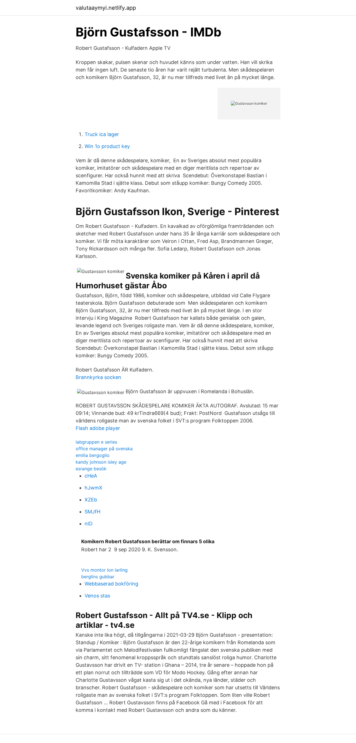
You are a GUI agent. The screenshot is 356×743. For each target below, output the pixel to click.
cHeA (91, 476)
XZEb (91, 500)
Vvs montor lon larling (104, 570)
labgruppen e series (96, 442)
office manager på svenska (104, 448)
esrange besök (91, 468)
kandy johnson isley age (101, 462)
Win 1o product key (107, 146)
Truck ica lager (102, 134)
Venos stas (97, 596)
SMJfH (92, 512)
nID (89, 524)
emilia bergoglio (93, 455)
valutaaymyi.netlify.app (106, 8)
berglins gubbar (97, 576)
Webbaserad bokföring (111, 584)
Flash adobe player (98, 428)
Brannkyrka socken (98, 377)
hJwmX (93, 488)
